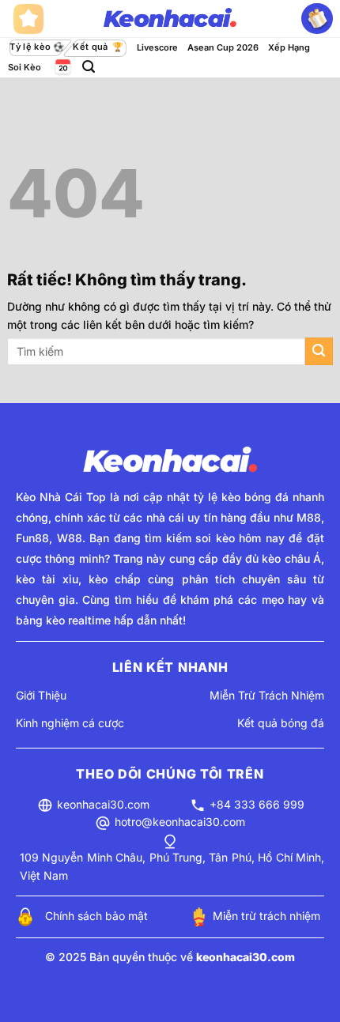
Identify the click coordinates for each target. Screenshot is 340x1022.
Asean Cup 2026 (223, 47)
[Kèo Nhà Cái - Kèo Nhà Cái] (170, 19)
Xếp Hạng (289, 47)
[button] (88, 66)
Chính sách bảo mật (96, 915)
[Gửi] (319, 351)
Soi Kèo (24, 67)
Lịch (62, 67)
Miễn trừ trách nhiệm (266, 915)
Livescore (157, 47)
